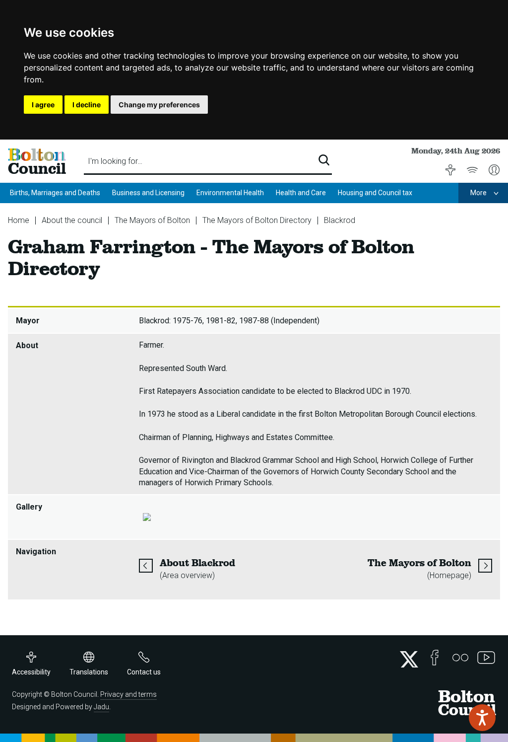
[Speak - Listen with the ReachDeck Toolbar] (482, 717)
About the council (72, 220)
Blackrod (339, 220)
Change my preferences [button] (159, 104)
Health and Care (301, 193)
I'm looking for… (115, 161)
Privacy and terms (128, 694)
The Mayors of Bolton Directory (257, 220)
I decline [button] (86, 104)
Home (18, 220)
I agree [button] (43, 104)
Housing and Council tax (375, 193)
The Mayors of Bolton (152, 220)
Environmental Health (230, 193)
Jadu (101, 707)
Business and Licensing (148, 193)
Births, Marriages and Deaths (55, 193)
